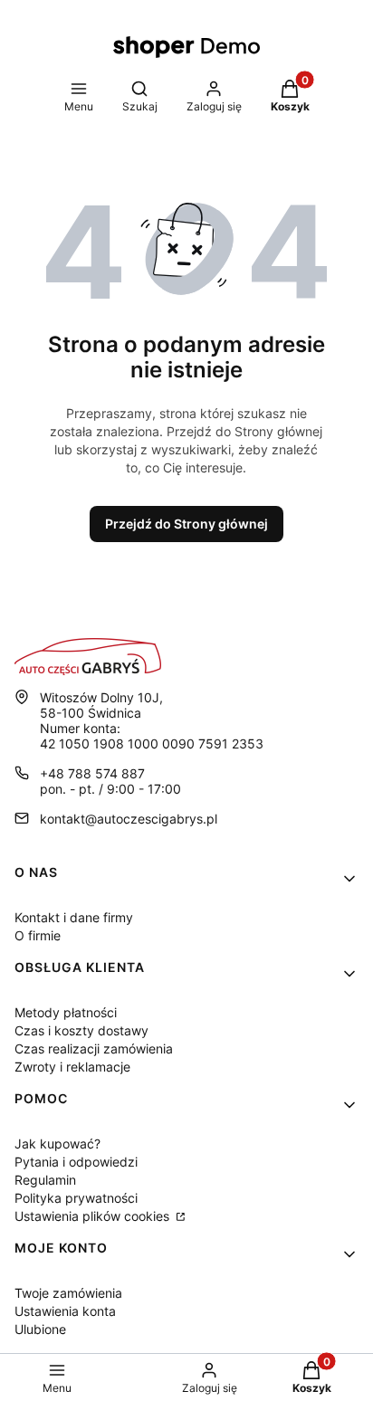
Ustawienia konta (65, 1311)
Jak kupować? (57, 1143)
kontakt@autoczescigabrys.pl (128, 818)
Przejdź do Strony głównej (186, 523)
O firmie (37, 935)
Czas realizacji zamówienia (93, 1048)
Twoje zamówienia (68, 1293)
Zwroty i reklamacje (72, 1066)
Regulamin (45, 1179)
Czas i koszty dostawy (81, 1030)
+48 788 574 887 (92, 773)
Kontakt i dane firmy (73, 917)
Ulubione (40, 1329)
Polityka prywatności (76, 1198)
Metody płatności (65, 1012)
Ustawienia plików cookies (93, 1216)
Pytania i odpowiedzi (76, 1161)
